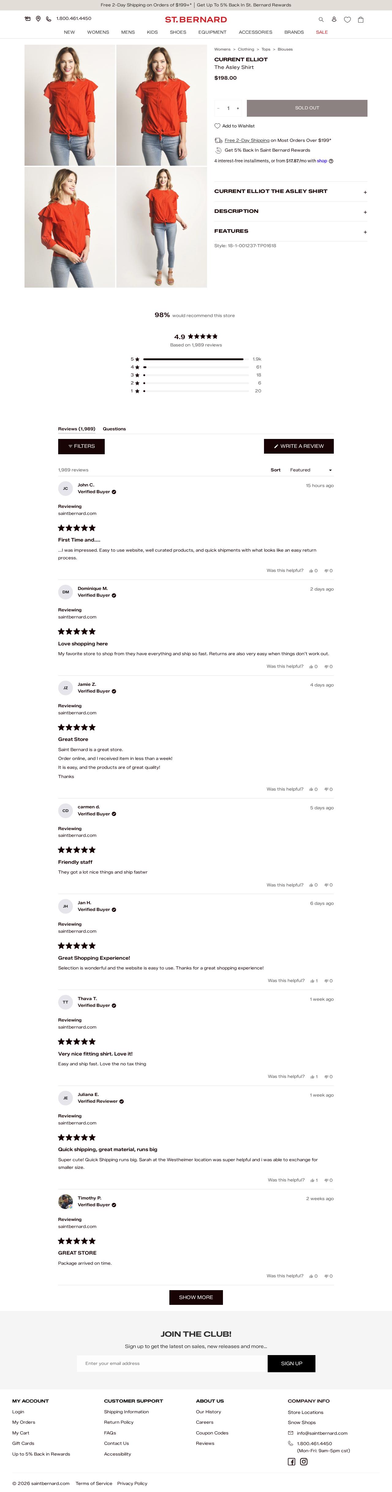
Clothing (246, 49)
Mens (128, 32)
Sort (276, 470)
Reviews (205, 1443)
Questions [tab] (114, 430)
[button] (196, 359)
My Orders (23, 1422)
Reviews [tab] (77, 430)
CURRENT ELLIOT (241, 59)
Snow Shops (302, 1422)
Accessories (255, 32)
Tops (266, 49)
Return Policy (119, 1422)
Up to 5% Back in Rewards (41, 1454)
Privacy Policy (132, 1483)
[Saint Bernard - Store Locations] (38, 19)
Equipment (212, 32)
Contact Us (116, 1443)
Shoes (178, 32)
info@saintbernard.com (322, 1433)
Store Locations (305, 1412)
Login (18, 1412)
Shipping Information (126, 1412)
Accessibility (117, 1454)
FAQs (110, 1433)
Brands (294, 32)
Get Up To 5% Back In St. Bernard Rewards (244, 5)
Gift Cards (23, 1443)
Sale (322, 32)
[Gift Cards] (27, 19)
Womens (98, 32)
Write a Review (306, 448)
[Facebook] (291, 1461)
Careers (204, 1422)
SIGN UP (291, 1363)
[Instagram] (303, 1461)
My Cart (20, 1433)
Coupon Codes (212, 1433)
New (69, 32)
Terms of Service (94, 1483)
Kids (152, 32)
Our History (208, 1412)
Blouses (285, 49)
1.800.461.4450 (314, 1443)
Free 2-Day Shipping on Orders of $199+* (146, 5)
